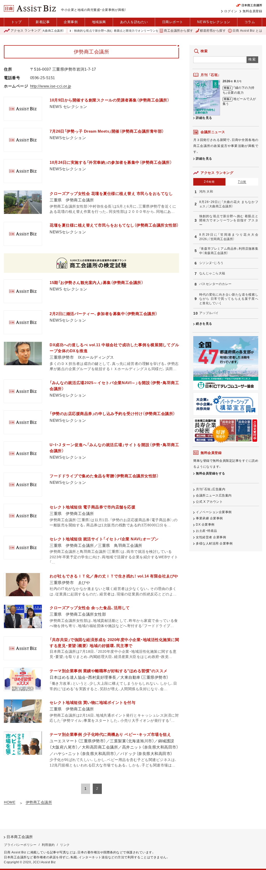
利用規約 (48, 845)
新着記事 (43, 22)
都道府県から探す (213, 30)
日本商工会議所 (19, 837)
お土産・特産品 (206, 531)
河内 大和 (206, 191)
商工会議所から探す (178, 30)
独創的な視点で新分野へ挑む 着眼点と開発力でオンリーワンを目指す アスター (113, 30)
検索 (252, 59)
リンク (65, 845)
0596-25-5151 (42, 78)
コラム (249, 22)
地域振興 (99, 22)
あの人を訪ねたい (134, 22)
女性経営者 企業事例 (211, 537)
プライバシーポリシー (20, 845)
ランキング (26, 30)
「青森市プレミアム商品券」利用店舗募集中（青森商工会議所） (228, 251)
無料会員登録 (252, 11)
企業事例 (71, 22)
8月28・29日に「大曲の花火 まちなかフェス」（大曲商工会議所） (228, 204)
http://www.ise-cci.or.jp (50, 86)
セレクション (213, 22)
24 (209, 181)
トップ (16, 22)
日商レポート (172, 22)
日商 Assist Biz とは (247, 30)
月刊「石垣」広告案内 (210, 489)
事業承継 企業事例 (209, 518)
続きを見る (204, 323)
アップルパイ (209, 313)
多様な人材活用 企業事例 (214, 543)
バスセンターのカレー (215, 284)
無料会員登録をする (210, 473)
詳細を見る (204, 118)
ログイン (230, 11)
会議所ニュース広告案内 (214, 495)
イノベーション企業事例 (214, 512)
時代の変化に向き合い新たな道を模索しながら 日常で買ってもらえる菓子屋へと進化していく (228, 299)
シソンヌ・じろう (211, 263)
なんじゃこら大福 (212, 273)
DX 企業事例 (205, 524)
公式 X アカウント (209, 502)
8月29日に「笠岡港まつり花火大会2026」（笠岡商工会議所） (228, 237)
